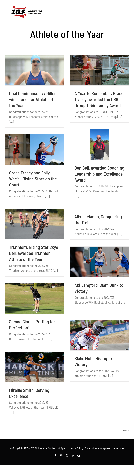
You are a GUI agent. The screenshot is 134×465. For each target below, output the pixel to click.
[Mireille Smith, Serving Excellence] (34, 367)
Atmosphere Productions (110, 448)
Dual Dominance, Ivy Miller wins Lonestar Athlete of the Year (32, 99)
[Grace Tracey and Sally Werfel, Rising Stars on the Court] (34, 149)
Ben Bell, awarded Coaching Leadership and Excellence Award (99, 174)
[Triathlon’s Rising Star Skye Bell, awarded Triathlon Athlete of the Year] (34, 224)
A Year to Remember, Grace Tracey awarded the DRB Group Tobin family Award (99, 99)
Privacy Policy (75, 448)
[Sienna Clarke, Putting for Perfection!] (34, 298)
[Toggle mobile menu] (127, 10)
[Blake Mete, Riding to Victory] (99, 335)
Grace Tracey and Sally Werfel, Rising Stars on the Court (33, 178)
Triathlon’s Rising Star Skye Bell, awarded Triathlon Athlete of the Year (33, 253)
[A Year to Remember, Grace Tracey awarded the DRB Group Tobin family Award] (99, 70)
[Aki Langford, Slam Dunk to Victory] (99, 262)
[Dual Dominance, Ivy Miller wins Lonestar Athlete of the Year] (34, 70)
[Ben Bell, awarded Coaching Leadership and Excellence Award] (99, 144)
